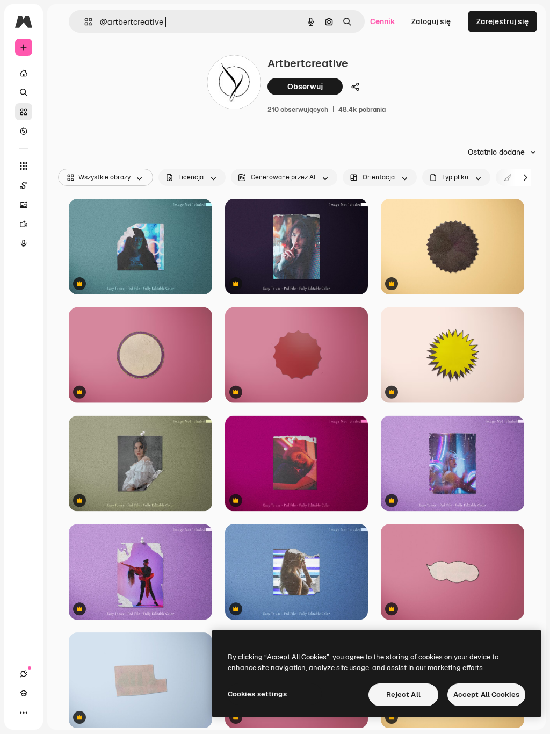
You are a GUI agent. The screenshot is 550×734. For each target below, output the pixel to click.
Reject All (403, 694)
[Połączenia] (23, 673)
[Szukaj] (23, 92)
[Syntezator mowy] (23, 243)
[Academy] (23, 693)
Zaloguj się (431, 21)
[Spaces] (23, 185)
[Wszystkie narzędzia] (23, 166)
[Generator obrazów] (23, 204)
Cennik (382, 21)
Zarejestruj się (502, 21)
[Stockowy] (23, 111)
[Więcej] (23, 712)
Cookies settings (257, 694)
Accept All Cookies (486, 694)
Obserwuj (305, 86)
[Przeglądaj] (23, 131)
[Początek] (23, 73)
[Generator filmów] (23, 224)
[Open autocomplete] (84, 22)
